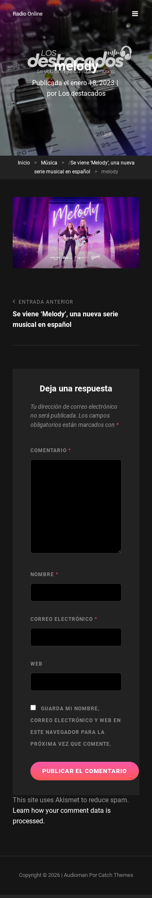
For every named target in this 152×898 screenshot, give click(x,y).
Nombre (44, 574)
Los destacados (82, 93)
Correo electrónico (63, 619)
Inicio (24, 163)
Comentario (50, 450)
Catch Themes (115, 875)
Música (49, 163)
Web (36, 664)
